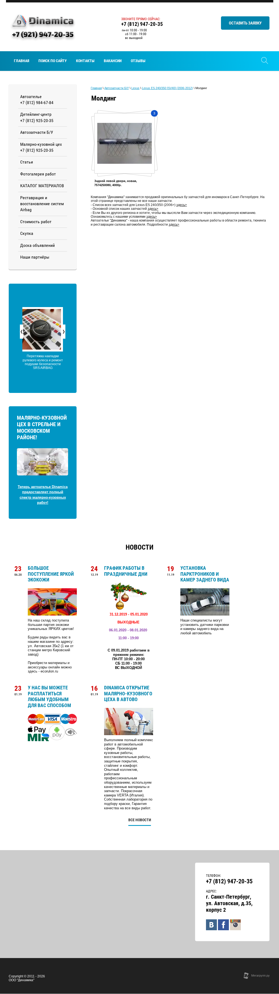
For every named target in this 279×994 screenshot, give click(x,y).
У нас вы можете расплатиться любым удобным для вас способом (49, 696)
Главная (96, 88)
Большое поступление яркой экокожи (51, 574)
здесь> (181, 205)
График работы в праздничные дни (125, 571)
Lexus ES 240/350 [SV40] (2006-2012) (167, 88)
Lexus (135, 88)
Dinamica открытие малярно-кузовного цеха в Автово (128, 693)
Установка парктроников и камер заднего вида (204, 574)
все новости (139, 820)
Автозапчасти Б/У (116, 88)
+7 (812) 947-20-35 (142, 24)
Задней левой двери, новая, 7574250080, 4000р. (115, 183)
